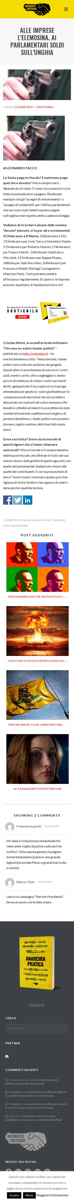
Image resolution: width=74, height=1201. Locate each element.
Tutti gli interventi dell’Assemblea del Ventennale (31, 1081)
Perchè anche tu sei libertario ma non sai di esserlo (38, 724)
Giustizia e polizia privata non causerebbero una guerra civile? (38, 660)
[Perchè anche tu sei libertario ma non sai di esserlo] (37, 695)
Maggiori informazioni (52, 1195)
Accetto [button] (14, 1195)
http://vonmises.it (35, 353)
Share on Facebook (7, 500)
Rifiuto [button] (29, 1195)
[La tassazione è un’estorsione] (37, 759)
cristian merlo (11, 520)
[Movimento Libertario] (37, 9)
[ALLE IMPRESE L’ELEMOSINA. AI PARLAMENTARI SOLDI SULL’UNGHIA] (37, 84)
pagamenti (58, 520)
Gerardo (15, 1092)
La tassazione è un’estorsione (38, 788)
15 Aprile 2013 (24, 107)
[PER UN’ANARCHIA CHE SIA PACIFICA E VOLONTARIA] (37, 567)
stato (6, 525)
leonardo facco (41, 520)
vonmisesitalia (19, 525)
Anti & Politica (45, 107)
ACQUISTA (37, 1004)
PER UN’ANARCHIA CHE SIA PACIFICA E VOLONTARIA (38, 596)
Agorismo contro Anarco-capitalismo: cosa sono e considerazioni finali (33, 1117)
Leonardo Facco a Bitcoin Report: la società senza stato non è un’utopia (36, 1093)
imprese (26, 520)
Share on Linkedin (27, 500)
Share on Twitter (17, 500)
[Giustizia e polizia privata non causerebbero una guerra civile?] (37, 631)
